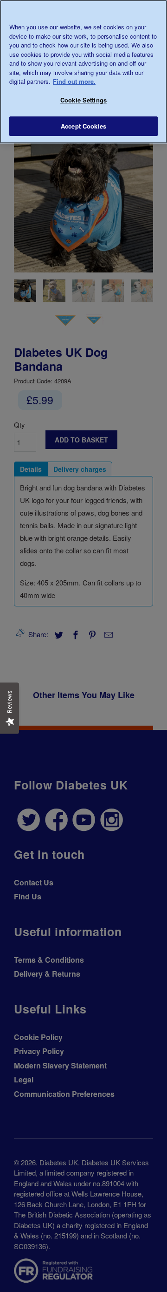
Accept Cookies (83, 126)
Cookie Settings (83, 99)
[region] (83, 71)
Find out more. (74, 81)
